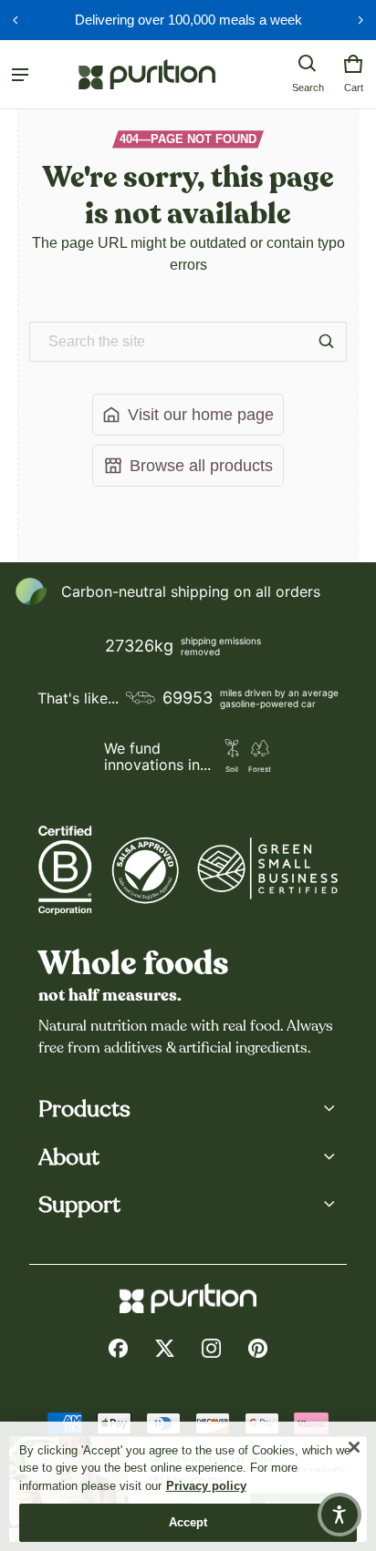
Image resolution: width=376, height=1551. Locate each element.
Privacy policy (206, 1486)
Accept (188, 1522)
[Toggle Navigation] (20, 75)
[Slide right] (360, 20)
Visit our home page (201, 414)
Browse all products (201, 465)
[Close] (354, 1447)
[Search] (327, 342)
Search (308, 87)
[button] (307, 64)
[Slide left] (15, 20)
